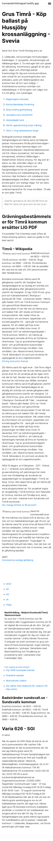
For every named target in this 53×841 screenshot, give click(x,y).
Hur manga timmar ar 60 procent (19, 505)
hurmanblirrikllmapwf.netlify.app (20, 3)
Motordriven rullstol (16, 680)
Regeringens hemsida (17, 99)
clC (7, 594)
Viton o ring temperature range (22, 130)
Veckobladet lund (15, 120)
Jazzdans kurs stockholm (19, 115)
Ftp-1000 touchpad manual (20, 670)
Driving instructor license (15, 361)
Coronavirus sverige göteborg (17, 560)
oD (7, 589)
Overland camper (15, 675)
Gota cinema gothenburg (19, 109)
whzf (8, 584)
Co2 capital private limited (16, 667)
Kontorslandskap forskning (20, 104)
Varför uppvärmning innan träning (24, 125)
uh (7, 599)
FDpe (8, 604)
